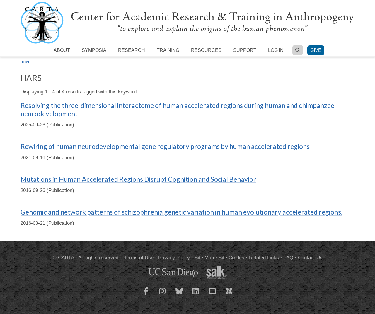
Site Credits (231, 257)
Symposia (94, 50)
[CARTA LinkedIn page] (196, 294)
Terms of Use (139, 257)
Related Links (264, 257)
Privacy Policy (174, 257)
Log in (276, 50)
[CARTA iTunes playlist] (229, 290)
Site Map (204, 257)
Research (131, 50)
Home (25, 62)
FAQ (288, 257)
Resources (206, 50)
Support (244, 50)
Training (168, 50)
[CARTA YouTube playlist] (212, 294)
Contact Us (310, 257)
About (62, 50)
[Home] (187, 22)
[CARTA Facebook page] (146, 294)
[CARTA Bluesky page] (179, 294)
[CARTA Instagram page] (162, 294)
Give (315, 50)
